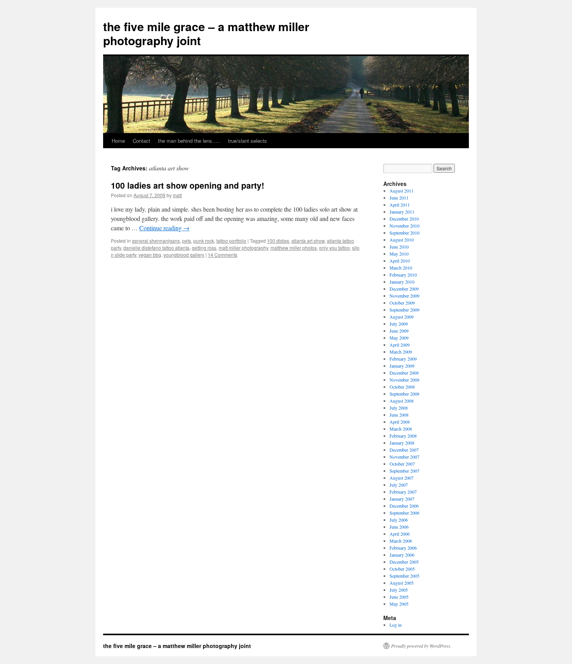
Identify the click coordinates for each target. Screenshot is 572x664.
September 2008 (404, 394)
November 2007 (404, 457)
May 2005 (399, 604)
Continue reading (164, 228)
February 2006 (403, 548)
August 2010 (402, 240)
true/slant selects (247, 140)
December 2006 (404, 506)
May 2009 (399, 338)
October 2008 (402, 387)
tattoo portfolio (231, 240)
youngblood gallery (183, 254)
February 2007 (403, 492)
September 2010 (404, 233)
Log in (396, 625)
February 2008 (403, 436)
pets (186, 240)
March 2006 (401, 541)
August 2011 (402, 190)
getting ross (204, 247)
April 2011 (400, 204)
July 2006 (399, 520)
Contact (141, 140)
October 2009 (402, 303)
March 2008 (401, 429)
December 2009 (404, 289)
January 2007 (402, 499)
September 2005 (404, 576)
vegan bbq (150, 254)
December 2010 (404, 218)
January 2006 (402, 555)
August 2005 (402, 583)
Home (118, 140)
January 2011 (402, 211)
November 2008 (404, 380)
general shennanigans (156, 240)
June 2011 (399, 197)
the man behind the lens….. (189, 140)
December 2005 (404, 562)
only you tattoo (334, 247)
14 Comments (222, 254)
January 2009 (402, 366)
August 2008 (402, 401)
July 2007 (399, 485)
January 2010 (402, 282)
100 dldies (278, 240)
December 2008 (404, 373)
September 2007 (404, 471)
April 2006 (400, 534)
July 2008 (399, 408)
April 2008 (400, 422)
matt (177, 195)
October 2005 (402, 569)
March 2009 (401, 352)
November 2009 (404, 296)
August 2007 (402, 478)
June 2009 (399, 331)
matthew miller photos (293, 247)
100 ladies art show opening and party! (187, 185)
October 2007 (402, 464)
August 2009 (402, 317)
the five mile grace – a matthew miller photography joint (206, 33)
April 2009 (400, 345)
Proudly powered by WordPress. (421, 646)
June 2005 (399, 597)
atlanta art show (308, 240)
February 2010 (403, 275)
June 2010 (399, 247)
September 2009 (404, 310)
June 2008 (399, 415)
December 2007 (404, 450)
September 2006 (404, 513)
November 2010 (404, 226)
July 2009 (399, 324)
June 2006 (399, 527)
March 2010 (401, 268)
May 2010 (399, 254)
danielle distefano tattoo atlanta (156, 247)
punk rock (203, 240)
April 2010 (400, 261)
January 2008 (402, 443)
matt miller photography (243, 247)
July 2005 (399, 590)
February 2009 (403, 359)
